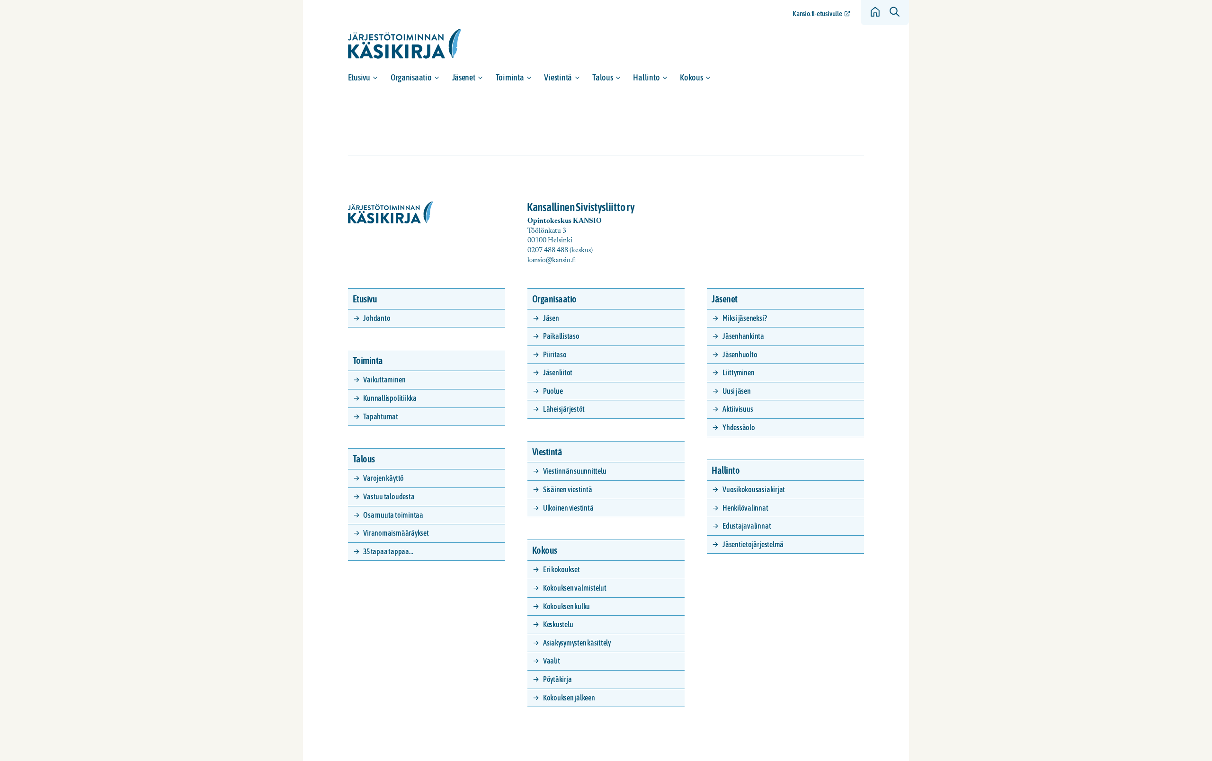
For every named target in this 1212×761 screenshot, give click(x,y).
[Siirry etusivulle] (405, 43)
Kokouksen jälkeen (569, 697)
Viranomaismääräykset (395, 533)
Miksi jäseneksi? (744, 318)
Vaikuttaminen (384, 379)
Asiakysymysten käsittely (577, 642)
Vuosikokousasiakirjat (753, 489)
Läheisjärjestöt (564, 409)
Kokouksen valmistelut (574, 588)
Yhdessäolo (738, 427)
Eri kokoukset (561, 569)
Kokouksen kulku (566, 606)
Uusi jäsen (736, 391)
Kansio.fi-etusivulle (817, 13)
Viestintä (558, 77)
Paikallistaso (561, 336)
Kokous (691, 77)
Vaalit (551, 660)
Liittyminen (738, 372)
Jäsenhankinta (743, 336)
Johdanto (376, 318)
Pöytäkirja (557, 679)
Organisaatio (411, 77)
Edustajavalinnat (746, 526)
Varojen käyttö (383, 478)
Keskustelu (558, 624)
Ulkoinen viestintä (568, 508)
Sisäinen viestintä (567, 489)
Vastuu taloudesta (388, 496)
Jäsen (551, 318)
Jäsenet (463, 77)
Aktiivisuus (737, 409)
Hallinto (646, 77)
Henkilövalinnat (745, 508)
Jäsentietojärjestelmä (753, 544)
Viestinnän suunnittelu (574, 471)
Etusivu (359, 77)
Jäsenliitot (557, 372)
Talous (602, 77)
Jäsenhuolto (739, 354)
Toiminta (510, 77)
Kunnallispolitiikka (389, 398)
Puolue (553, 391)
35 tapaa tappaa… (388, 551)
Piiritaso (555, 354)
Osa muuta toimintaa (393, 515)
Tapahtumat (380, 416)
